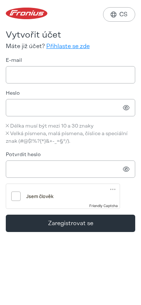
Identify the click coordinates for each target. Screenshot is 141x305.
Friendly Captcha (103, 205)
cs (119, 14)
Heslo (13, 93)
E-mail (14, 60)
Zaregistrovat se (70, 223)
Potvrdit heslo (23, 154)
